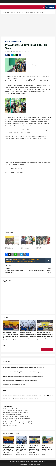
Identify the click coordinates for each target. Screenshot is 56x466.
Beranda (12, 461)
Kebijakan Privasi (24, 461)
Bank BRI (38, 398)
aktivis (4, 398)
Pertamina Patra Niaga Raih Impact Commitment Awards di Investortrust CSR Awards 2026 (45, 334)
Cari (4, 345)
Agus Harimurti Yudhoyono (7, 395)
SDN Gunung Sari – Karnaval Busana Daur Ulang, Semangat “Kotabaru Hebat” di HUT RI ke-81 (10, 335)
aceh (42, 395)
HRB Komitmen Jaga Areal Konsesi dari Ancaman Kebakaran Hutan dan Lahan (20, 380)
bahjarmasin (15, 395)
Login (43, 461)
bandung (40, 395)
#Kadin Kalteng (28, 395)
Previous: (15, 270)
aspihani (36, 395)
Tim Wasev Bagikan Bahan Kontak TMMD (27, 245)
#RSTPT (35, 398)
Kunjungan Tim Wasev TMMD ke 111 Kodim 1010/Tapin (12, 245)
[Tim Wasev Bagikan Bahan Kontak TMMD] (28, 240)
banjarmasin (10, 398)
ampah (16, 398)
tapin (10, 265)
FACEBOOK (51, 7)
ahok (24, 398)
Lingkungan (18, 41)
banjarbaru (24, 395)
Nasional (10, 329)
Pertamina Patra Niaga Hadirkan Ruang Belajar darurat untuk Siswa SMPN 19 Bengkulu (28, 334)
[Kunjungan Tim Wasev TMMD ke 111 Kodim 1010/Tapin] (12, 240)
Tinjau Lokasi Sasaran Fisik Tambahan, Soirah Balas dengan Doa (42, 246)
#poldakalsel (28, 398)
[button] (2, 7)
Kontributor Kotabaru (8, 339)
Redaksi (8, 51)
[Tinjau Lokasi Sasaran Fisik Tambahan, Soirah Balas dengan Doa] (43, 240)
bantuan (51, 395)
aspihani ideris (20, 398)
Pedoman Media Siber (35, 461)
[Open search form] (43, 7)
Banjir (33, 395)
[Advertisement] (28, 25)
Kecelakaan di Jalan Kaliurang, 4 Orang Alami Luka (14, 384)
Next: (40, 270)
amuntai (31, 398)
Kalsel (12, 41)
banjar (47, 395)
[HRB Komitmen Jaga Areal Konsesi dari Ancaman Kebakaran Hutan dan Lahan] (47, 440)
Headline (8, 41)
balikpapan (19, 395)
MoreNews (30, 464)
